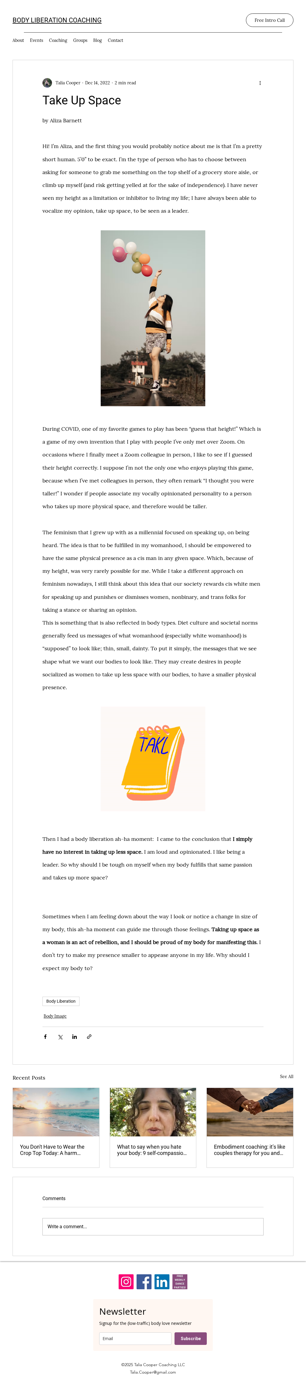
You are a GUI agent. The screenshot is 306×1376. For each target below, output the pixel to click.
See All (286, 1076)
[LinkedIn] (161, 1281)
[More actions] (260, 82)
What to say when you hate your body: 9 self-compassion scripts (151, 1150)
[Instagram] (126, 1281)
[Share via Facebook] (45, 1036)
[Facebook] (144, 1281)
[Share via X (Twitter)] (60, 1036)
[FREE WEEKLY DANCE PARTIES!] (179, 1281)
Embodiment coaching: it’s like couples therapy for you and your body (249, 1150)
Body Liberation (61, 1001)
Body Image (55, 1016)
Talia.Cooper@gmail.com (153, 1372)
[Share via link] (89, 1036)
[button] (153, 759)
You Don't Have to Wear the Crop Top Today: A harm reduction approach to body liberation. (52, 1150)
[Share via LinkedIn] (74, 1036)
